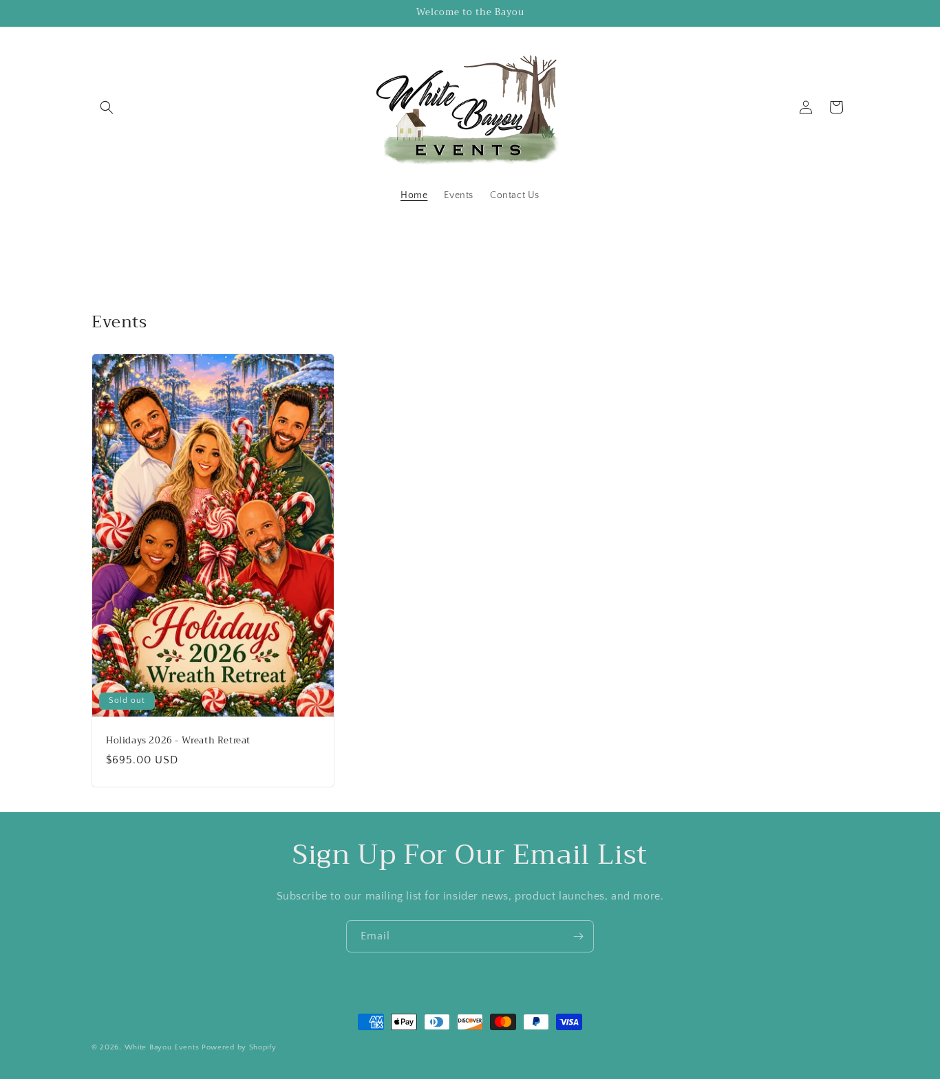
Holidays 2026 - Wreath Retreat (178, 741)
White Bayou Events (162, 1047)
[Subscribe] (578, 936)
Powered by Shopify (239, 1047)
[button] (107, 107)
